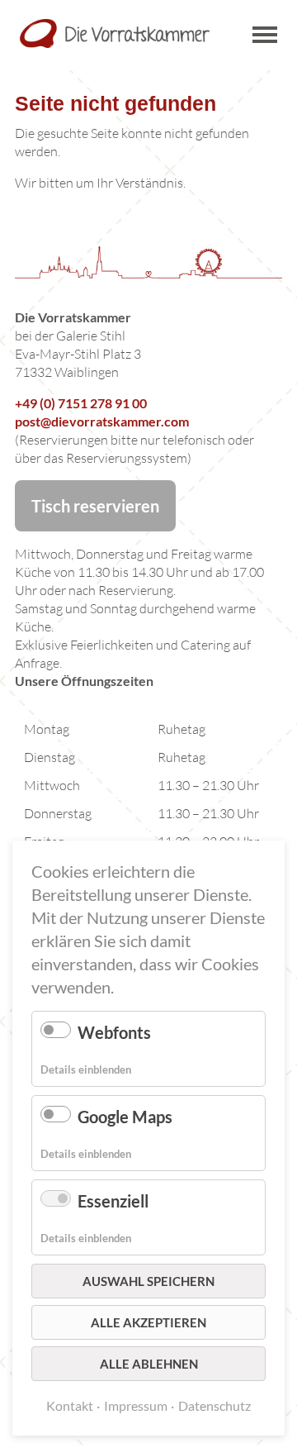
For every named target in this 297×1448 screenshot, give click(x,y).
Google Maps (125, 1116)
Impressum (135, 1405)
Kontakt (69, 1405)
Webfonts (114, 1032)
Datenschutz (214, 1405)
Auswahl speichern (148, 1281)
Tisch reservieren (95, 506)
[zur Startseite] (115, 33)
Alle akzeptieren (148, 1322)
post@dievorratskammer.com (102, 421)
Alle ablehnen (149, 1363)
